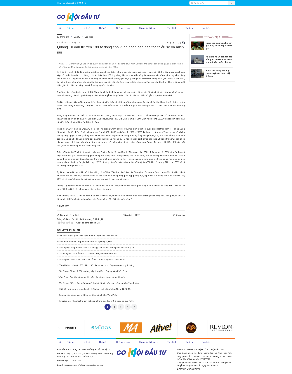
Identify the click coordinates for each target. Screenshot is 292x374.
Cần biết (89, 37)
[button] (179, 42)
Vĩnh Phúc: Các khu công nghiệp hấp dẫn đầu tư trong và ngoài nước (92, 277)
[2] (161, 328)
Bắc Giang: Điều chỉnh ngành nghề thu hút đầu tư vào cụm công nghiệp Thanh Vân (99, 283)
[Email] (183, 42)
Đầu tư (77, 37)
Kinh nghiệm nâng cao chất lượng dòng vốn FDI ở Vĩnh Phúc (88, 295)
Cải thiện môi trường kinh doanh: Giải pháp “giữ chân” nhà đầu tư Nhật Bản (95, 289)
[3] (191, 328)
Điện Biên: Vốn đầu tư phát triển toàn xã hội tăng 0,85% (85, 241)
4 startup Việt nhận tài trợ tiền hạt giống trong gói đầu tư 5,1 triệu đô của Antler (96, 301)
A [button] (168, 43)
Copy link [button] (180, 215)
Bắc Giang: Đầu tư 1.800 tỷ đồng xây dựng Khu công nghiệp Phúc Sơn (93, 271)
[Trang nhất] (59, 28)
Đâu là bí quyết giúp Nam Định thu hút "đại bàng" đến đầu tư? (88, 235)
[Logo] (142, 352)
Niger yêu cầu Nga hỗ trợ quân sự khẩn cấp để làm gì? (219, 46)
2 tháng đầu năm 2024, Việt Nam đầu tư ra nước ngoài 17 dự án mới (92, 259)
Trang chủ (64, 37)
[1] (131, 328)
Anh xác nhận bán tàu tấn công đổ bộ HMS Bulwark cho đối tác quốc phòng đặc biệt (219, 59)
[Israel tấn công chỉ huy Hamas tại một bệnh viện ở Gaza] (197, 73)
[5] (71, 328)
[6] (101, 328)
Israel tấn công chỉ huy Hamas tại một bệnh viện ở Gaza (218, 73)
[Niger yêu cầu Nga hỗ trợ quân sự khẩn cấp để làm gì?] (197, 45)
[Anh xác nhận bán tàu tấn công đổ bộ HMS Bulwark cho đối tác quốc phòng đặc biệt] (197, 59)
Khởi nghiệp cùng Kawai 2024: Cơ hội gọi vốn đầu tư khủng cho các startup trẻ (96, 247)
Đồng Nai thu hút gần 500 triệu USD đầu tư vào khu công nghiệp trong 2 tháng (96, 265)
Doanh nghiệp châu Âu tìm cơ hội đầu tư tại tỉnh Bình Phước (88, 253)
